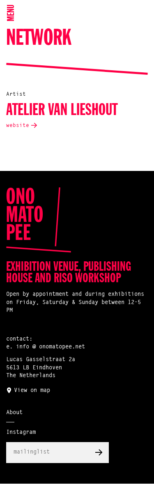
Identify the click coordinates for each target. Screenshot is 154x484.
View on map (32, 391)
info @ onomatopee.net (50, 347)
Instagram (21, 433)
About (14, 413)
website (17, 125)
